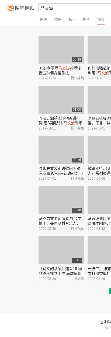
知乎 (72, 19)
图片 (86, 19)
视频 (100, 19)
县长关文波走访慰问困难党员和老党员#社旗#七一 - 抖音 (61, 173)
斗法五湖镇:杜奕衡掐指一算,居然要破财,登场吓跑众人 (60, 123)
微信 (57, 19)
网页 (43, 19)
